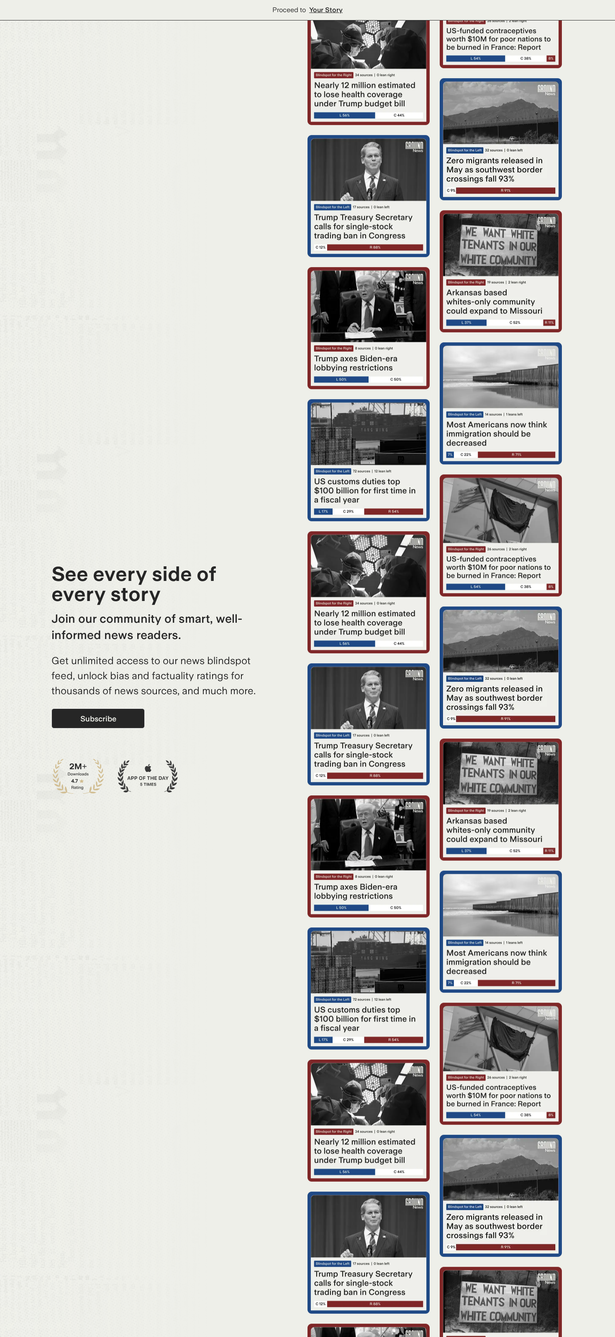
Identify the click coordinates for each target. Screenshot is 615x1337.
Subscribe (98, 718)
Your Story (326, 10)
